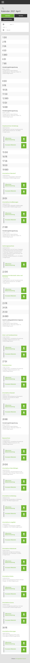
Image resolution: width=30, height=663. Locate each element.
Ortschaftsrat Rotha (7, 576)
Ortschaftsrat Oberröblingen (10, 468)
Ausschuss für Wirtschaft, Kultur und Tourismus (12, 276)
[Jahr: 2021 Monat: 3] (3, 24)
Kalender (7, 15)
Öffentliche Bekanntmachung (10, 139)
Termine (21, 15)
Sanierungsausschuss (8, 246)
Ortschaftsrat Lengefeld (8, 522)
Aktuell (8, 30)
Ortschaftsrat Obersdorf (9, 173)
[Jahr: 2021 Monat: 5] (3, 30)
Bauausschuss (6, 438)
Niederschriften (7, 19)
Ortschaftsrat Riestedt (8, 393)
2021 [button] (4, 27)
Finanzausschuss (7, 365)
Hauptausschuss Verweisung (10, 126)
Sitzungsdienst (21, 658)
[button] (23, 139)
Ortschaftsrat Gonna (8, 602)
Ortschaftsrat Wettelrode (9, 548)
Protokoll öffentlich (10, 145)
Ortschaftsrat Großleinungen (10, 202)
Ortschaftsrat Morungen (9, 631)
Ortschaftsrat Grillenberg (9, 496)
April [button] (11, 24)
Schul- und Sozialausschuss (9, 335)
